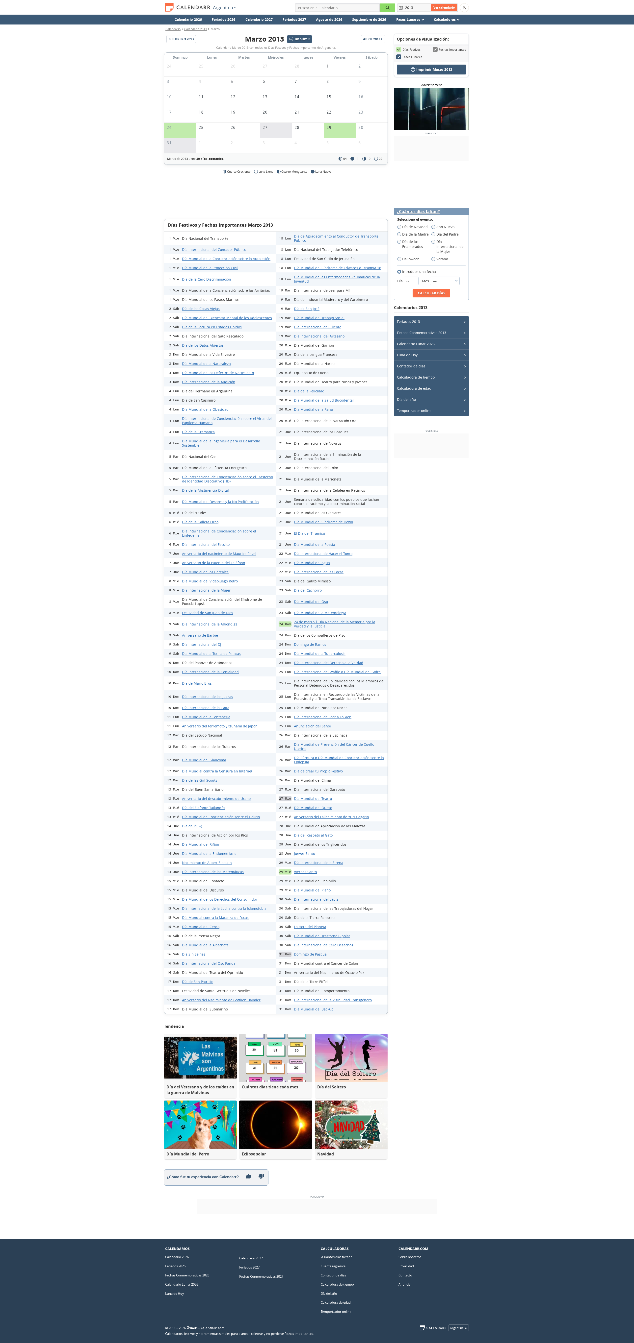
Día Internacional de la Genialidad (210, 672)
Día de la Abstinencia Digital (205, 490)
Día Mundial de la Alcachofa (205, 945)
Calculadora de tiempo (416, 377)
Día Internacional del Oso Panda (209, 963)
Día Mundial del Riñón (200, 844)
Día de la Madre (415, 234)
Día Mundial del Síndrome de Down (323, 522)
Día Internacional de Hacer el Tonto (323, 553)
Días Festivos (411, 49)
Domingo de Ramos (310, 644)
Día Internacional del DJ (201, 644)
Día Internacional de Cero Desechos (323, 945)
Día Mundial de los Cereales (205, 572)
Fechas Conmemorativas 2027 (261, 1276)
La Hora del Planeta (310, 926)
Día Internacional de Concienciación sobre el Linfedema (219, 533)
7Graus (192, 1327)
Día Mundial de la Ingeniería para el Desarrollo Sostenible (221, 443)
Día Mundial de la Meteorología (320, 612)
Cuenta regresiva (333, 1266)
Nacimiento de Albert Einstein (207, 862)
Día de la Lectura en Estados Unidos (212, 327)
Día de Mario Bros (197, 683)
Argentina (223, 7)
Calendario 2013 (195, 29)
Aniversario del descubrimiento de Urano (216, 798)
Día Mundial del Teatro (313, 798)
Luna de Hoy (407, 355)
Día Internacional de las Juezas (207, 696)
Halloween (411, 259)
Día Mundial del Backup (314, 1009)
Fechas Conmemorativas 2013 (421, 332)
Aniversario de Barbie (200, 635)
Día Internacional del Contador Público (214, 249)
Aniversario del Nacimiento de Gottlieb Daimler (221, 1000)
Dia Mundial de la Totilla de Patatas (211, 653)
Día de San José (306, 308)
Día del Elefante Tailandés (203, 807)
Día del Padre (447, 234)
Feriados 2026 (223, 19)
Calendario (173, 29)
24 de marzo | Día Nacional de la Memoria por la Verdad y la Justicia (334, 624)
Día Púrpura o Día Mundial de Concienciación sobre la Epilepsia (339, 759)
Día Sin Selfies (193, 954)
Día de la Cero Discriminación (206, 279)
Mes (426, 281)
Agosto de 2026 (329, 19)
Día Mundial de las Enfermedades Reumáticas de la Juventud (337, 279)
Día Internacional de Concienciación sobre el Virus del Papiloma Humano (227, 420)
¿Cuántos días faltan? (418, 211)
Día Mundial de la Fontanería (206, 717)
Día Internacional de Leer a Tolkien (322, 717)
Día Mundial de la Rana (313, 409)
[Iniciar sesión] (464, 7)
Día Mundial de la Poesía (314, 544)
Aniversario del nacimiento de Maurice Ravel (219, 553)
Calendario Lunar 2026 (416, 343)
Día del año (406, 399)
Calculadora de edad (414, 388)
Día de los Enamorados (412, 244)
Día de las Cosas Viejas (201, 308)
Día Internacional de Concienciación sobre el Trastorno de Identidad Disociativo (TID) (227, 479)
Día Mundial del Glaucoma (204, 760)
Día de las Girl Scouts (199, 780)
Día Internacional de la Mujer (206, 590)
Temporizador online (414, 410)
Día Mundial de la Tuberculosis (319, 653)
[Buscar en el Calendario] (387, 7)
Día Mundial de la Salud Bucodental (324, 400)
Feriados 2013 (408, 321)
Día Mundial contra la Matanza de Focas (215, 917)
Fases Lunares (412, 57)
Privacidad (406, 1266)
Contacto (405, 1275)
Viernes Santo (305, 871)
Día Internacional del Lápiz (316, 899)
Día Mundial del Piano (312, 890)
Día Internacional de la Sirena (318, 862)
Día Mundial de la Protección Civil (210, 267)
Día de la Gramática (198, 432)
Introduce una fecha (419, 271)
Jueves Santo (304, 853)
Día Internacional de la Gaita (205, 707)
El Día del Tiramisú (309, 533)
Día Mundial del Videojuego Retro (210, 581)
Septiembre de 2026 (369, 19)
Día (400, 281)
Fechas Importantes (452, 49)
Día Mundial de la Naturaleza (206, 363)
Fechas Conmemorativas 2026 (187, 1275)
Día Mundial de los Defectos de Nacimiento (218, 372)
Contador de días (411, 366)
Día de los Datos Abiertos (203, 345)
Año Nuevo (445, 226)
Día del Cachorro (308, 590)
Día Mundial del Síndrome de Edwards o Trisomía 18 (337, 267)
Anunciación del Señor (312, 726)
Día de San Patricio (197, 981)
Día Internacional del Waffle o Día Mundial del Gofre (337, 672)
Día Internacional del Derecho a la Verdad (328, 662)
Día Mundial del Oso (311, 601)
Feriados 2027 (294, 19)
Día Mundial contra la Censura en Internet (217, 771)
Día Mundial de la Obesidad (205, 409)
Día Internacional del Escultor (206, 544)
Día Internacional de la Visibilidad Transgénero (333, 1000)
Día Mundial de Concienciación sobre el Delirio (221, 817)
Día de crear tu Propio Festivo (318, 771)
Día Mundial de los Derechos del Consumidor (219, 899)
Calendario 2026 (188, 19)
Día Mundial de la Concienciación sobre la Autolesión (226, 258)
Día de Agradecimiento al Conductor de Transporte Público (336, 238)
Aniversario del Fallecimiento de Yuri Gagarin (331, 817)
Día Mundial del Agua (312, 562)
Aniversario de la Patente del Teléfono (213, 562)
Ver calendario (444, 7)
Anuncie (404, 1284)
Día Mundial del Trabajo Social (319, 317)
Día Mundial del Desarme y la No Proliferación (220, 501)
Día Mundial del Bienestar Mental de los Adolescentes (227, 317)
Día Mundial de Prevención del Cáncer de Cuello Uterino (334, 746)
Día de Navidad (415, 226)
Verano (442, 259)
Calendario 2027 (259, 19)
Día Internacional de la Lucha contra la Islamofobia (224, 908)
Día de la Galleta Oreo (200, 522)
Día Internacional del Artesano (319, 336)
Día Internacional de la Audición (208, 382)
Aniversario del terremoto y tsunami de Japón (220, 726)
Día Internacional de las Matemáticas (213, 871)
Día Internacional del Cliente (317, 327)
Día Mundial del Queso (313, 807)
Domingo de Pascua (310, 954)
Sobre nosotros (409, 1257)
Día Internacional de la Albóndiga (210, 624)
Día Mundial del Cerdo (200, 926)
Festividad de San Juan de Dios (207, 612)
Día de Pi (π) (192, 826)
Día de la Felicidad (309, 391)
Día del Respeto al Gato (313, 835)
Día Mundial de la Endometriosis (209, 853)
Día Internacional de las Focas (318, 572)
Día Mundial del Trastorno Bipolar (322, 936)
